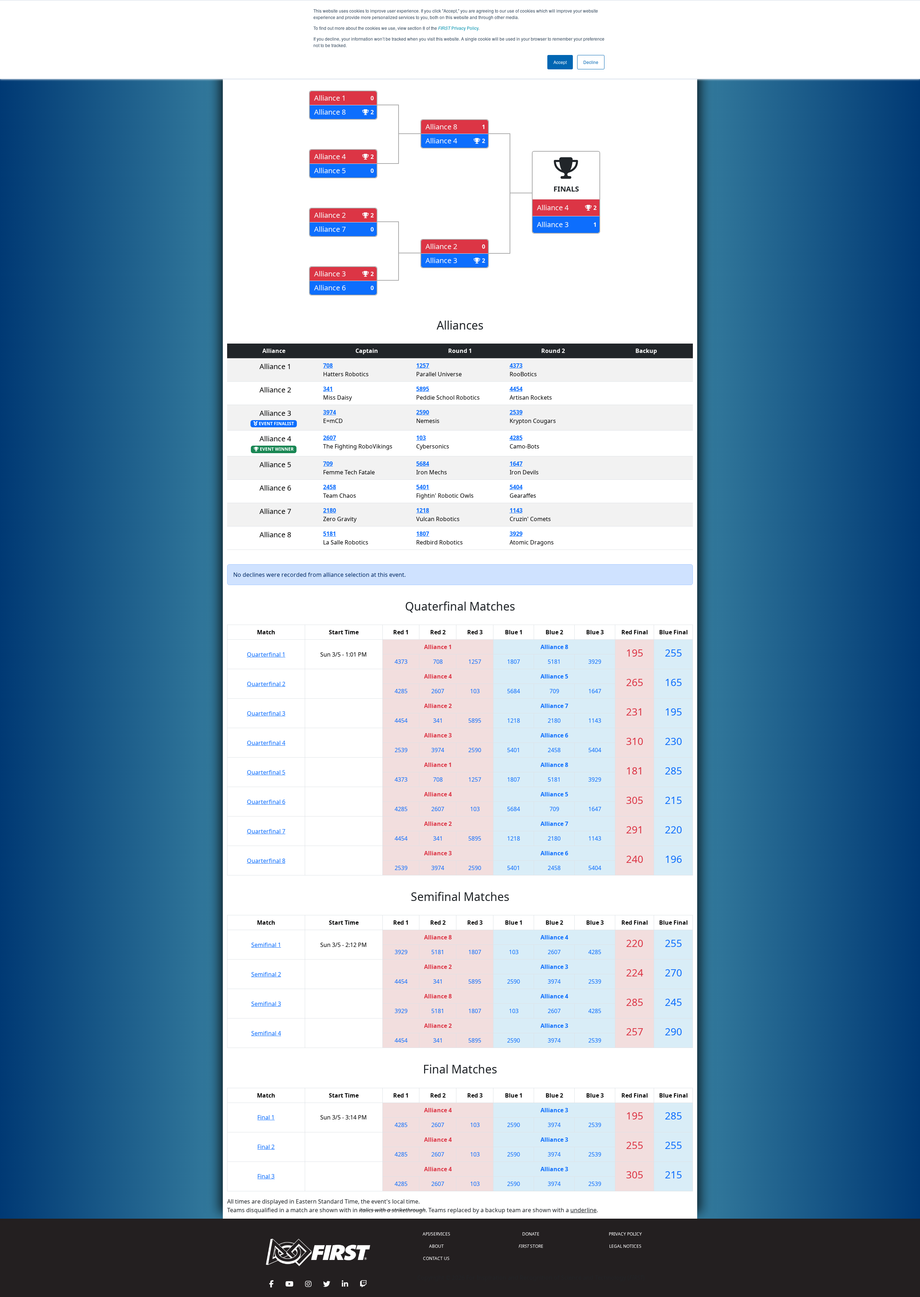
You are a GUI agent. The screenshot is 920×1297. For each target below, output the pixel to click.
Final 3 (266, 1176)
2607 (329, 438)
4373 (516, 365)
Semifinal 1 (266, 945)
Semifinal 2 (266, 974)
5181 (329, 534)
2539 (516, 412)
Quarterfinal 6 (266, 802)
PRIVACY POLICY (625, 1234)
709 (328, 464)
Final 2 (266, 1147)
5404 (516, 487)
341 (328, 389)
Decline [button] (590, 62)
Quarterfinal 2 (266, 684)
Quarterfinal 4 (266, 743)
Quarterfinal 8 (266, 861)
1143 (516, 510)
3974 (329, 412)
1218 (422, 510)
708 (328, 365)
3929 (516, 534)
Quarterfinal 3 (266, 713)
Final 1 (266, 1117)
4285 (516, 438)
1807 (422, 534)
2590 (422, 412)
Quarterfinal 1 (266, 654)
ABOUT (436, 1246)
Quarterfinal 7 (266, 831)
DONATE (530, 1234)
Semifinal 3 (266, 1004)
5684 (422, 464)
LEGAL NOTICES (625, 1246)
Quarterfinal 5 (266, 772)
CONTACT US (436, 1258)
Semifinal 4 (266, 1033)
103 (421, 438)
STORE (531, 1246)
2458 (329, 487)
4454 (516, 389)
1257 (422, 365)
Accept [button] (560, 62)
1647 (516, 464)
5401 (422, 487)
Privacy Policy (458, 28)
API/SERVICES (436, 1234)
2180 (329, 510)
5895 (422, 389)
